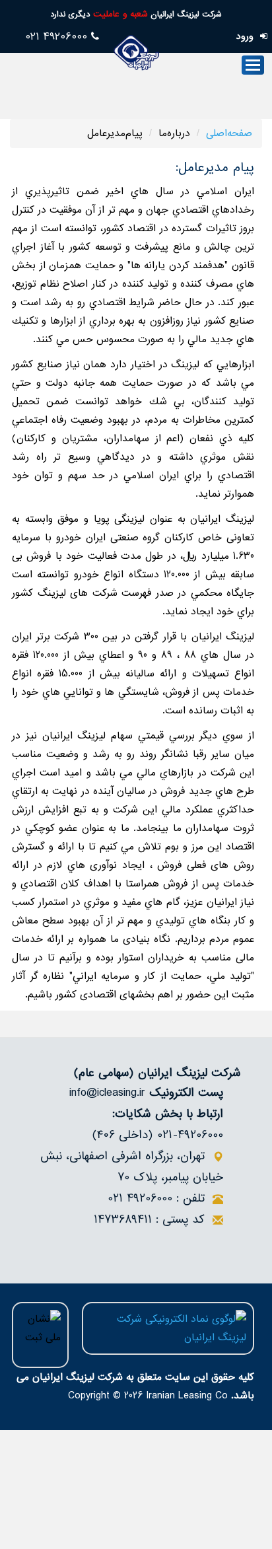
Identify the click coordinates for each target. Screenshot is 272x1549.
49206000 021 (58, 36)
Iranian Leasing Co (187, 1396)
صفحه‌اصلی (229, 133)
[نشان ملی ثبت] (40, 1335)
